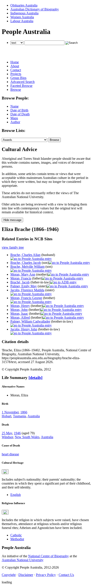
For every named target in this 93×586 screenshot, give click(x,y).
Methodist (17, 539)
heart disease (10, 454)
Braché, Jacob (20, 282)
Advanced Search (22, 82)
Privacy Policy (46, 575)
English (15, 495)
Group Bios (18, 78)
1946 (17, 433)
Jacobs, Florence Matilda (27, 290)
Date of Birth (19, 110)
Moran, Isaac (19, 313)
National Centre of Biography (48, 556)
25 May (7, 433)
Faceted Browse (21, 86)
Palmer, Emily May (23, 286)
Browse (15, 89)
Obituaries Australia (23, 5)
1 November (10, 412)
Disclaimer (25, 575)
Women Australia (22, 17)
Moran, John (19, 310)
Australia (33, 416)
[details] (35, 377)
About (14, 66)
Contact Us (66, 575)
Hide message (12, 220)
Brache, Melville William (27, 266)
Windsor (7, 437)
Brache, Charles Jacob (25, 262)
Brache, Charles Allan (25, 255)
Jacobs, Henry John (23, 329)
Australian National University (22, 560)
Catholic (16, 535)
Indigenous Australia (24, 13)
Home (14, 62)
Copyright (9, 575)
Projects (15, 74)
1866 (23, 412)
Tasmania (19, 416)
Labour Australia (21, 21)
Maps (14, 118)
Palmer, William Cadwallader (30, 321)
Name (14, 106)
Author (15, 122)
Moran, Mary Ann (22, 274)
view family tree (13, 247)
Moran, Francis (20, 278)
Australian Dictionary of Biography (34, 9)
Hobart (6, 416)
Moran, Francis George (26, 298)
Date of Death (20, 114)
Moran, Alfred (20, 317)
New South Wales (27, 437)
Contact (15, 70)
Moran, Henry (20, 306)
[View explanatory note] (5, 471)
